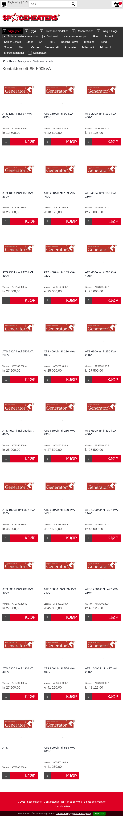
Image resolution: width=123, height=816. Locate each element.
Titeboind (89, 41)
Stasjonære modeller (43, 61)
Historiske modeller (56, 31)
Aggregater (14, 31)
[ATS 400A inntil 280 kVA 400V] (102, 250)
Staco (29, 41)
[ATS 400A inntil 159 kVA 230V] (20, 171)
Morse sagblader (14, 52)
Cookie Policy (63, 813)
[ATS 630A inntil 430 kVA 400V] (102, 409)
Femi (96, 36)
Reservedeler (85, 31)
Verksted (52, 36)
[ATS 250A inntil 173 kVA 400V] (20, 250)
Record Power (69, 41)
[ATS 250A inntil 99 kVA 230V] (61, 92)
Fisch (22, 47)
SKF (41, 41)
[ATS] (20, 726)
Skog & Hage (110, 31)
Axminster (70, 47)
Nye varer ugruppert (76, 36)
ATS (5, 747)
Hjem (11, 61)
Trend (103, 41)
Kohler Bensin (12, 41)
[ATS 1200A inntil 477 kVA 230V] (102, 567)
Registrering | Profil (18, 2)
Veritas (35, 47)
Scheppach (39, 52)
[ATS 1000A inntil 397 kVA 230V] (20, 488)
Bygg (33, 31)
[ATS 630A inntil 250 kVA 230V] (20, 329)
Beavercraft (52, 47)
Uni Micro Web (63, 806)
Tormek (109, 36)
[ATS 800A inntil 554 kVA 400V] (61, 646)
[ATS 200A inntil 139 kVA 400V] (102, 92)
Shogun (8, 47)
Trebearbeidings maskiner (23, 36)
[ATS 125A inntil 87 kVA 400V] (20, 92)
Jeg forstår (99, 813)
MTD (52, 41)
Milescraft (88, 47)
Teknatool (105, 47)
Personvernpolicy (82, 813)
